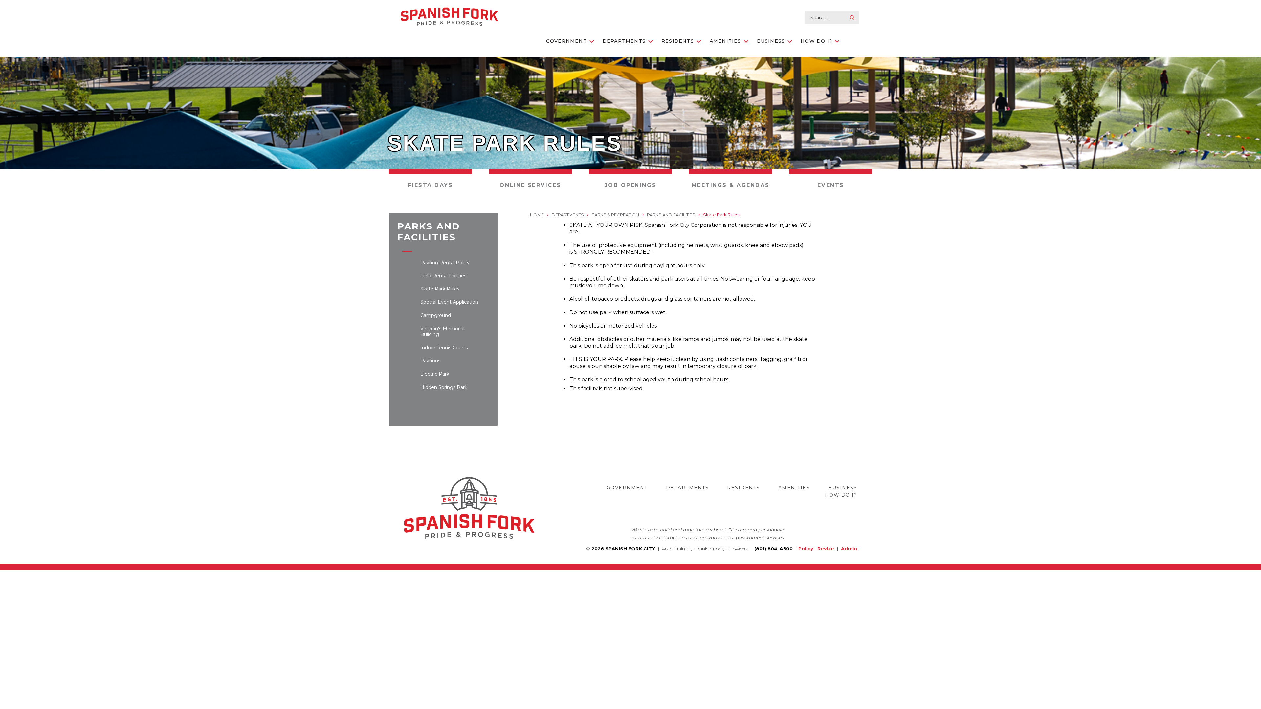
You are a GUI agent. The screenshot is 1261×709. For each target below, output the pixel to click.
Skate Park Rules (439, 289)
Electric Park (434, 374)
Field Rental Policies (443, 276)
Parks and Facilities (671, 214)
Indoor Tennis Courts (444, 348)
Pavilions (430, 361)
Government (566, 41)
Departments (624, 41)
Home (537, 214)
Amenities (725, 41)
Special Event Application (449, 302)
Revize (825, 549)
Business (771, 41)
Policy (805, 549)
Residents (677, 41)
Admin (849, 549)
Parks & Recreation (615, 214)
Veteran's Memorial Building (442, 331)
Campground (435, 315)
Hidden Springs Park (443, 387)
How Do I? (816, 41)
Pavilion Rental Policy (445, 263)
